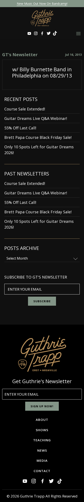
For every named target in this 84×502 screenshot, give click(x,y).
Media (42, 460)
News (42, 450)
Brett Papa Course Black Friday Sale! (38, 137)
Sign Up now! (42, 406)
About (42, 419)
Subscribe (42, 301)
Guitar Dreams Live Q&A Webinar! (35, 118)
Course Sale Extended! (24, 109)
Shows (42, 430)
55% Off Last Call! (20, 127)
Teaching (42, 440)
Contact (42, 471)
